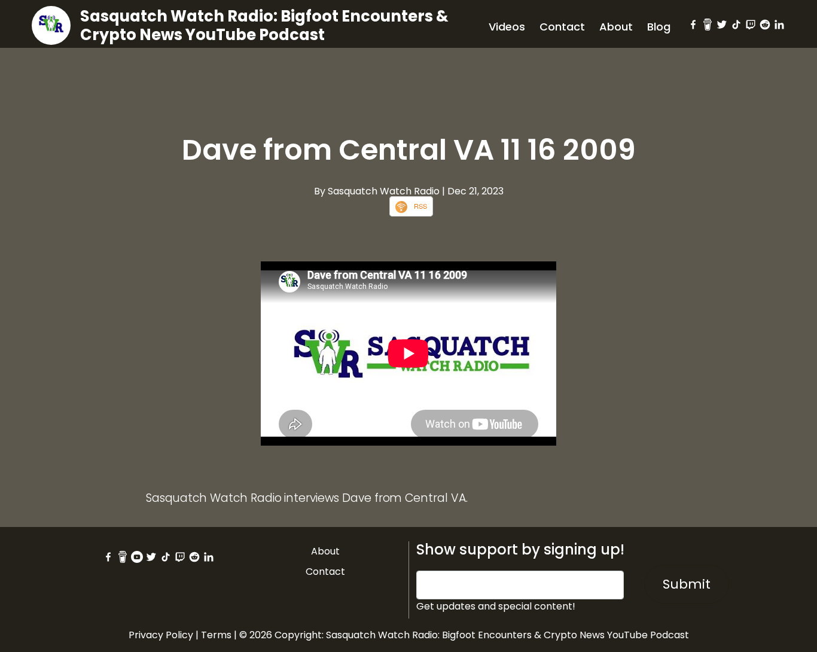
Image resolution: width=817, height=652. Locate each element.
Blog (658, 26)
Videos (507, 26)
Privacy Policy (161, 635)
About (616, 26)
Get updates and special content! (495, 606)
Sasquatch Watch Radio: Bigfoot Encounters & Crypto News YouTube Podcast (264, 25)
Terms (216, 635)
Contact (562, 26)
